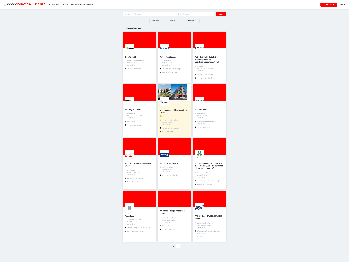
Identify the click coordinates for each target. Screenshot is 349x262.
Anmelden (342, 4)
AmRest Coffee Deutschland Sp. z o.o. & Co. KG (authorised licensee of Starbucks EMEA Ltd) (209, 165)
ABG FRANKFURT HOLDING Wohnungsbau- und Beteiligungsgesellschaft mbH (207, 59)
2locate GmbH (131, 57)
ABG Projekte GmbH (133, 110)
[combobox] (149, 14)
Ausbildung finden (54, 4)
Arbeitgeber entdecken (78, 4)
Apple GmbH (130, 216)
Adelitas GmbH (201, 110)
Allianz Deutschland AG (169, 163)
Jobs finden (65, 4)
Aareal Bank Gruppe (168, 57)
